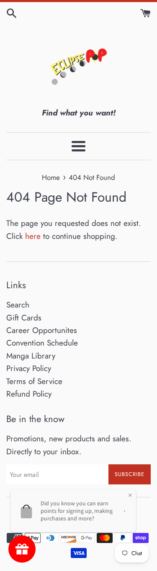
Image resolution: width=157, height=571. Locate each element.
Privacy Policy (28, 368)
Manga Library (30, 355)
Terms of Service (34, 381)
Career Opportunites (41, 330)
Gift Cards (23, 317)
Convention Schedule (42, 342)
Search (17, 304)
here (33, 236)
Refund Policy (28, 393)
